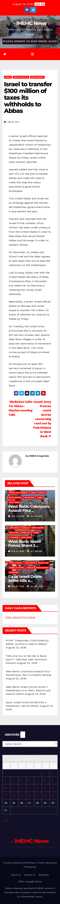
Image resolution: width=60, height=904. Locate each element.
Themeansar (29, 867)
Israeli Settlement (18, 493)
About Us (16, 875)
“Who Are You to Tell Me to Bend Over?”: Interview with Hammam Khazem (26, 659)
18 (13, 795)
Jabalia (30, 567)
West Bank (14, 502)
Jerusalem (14, 528)
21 (37, 795)
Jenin (33, 493)
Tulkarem (14, 537)
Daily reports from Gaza (20, 617)
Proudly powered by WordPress (19, 863)
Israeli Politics (21, 77)
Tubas (40, 497)
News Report (37, 77)
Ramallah (25, 532)
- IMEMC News (30, 23)
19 (21, 795)
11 (13, 787)
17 (5, 795)
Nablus (42, 493)
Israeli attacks (16, 567)
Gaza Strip (43, 563)
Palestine (29, 497)
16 (52, 787)
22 (45, 795)
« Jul (5, 820)
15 (45, 787)
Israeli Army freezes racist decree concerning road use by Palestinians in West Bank (42, 419)
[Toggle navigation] (32, 54)
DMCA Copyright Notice (30, 881)
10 (5, 787)
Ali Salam (36, 516)
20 (29, 795)
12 (21, 787)
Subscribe (44, 875)
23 (52, 795)
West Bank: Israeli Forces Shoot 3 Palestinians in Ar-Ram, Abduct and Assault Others (28, 690)
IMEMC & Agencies (39, 455)
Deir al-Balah (15, 563)
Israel (8, 77)
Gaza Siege (30, 563)
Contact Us (29, 875)
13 (29, 787)
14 (37, 787)
